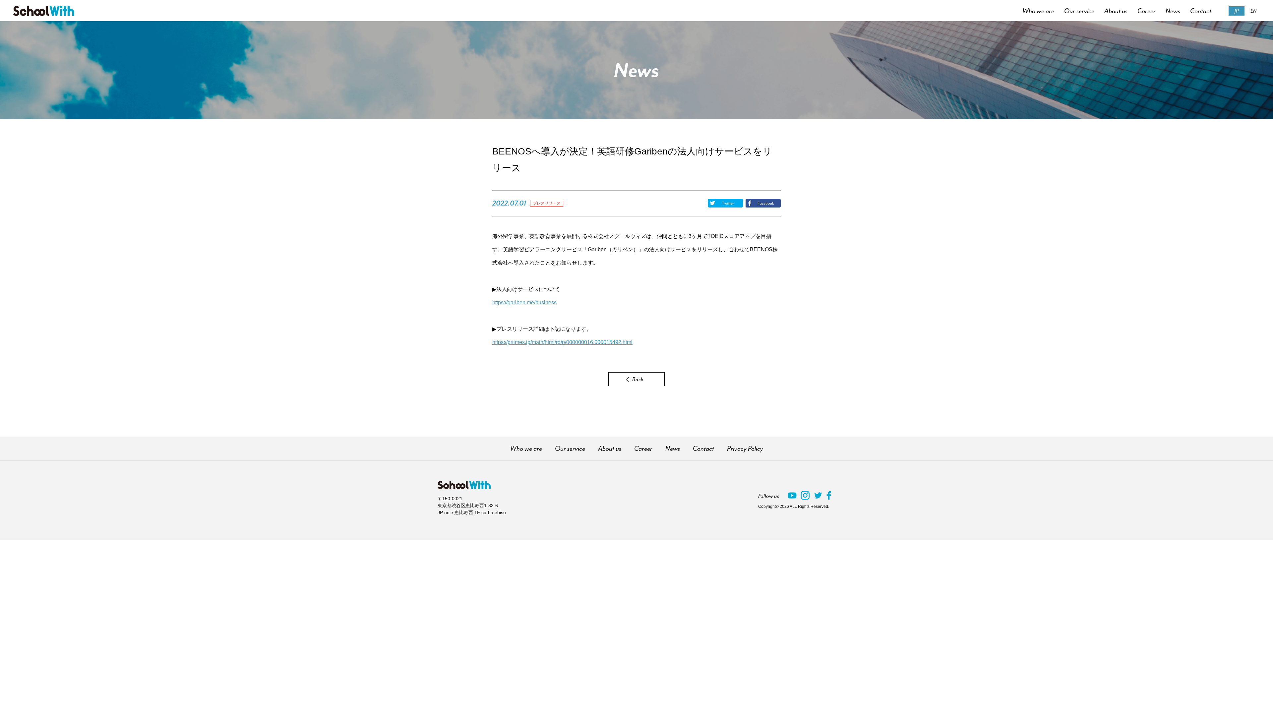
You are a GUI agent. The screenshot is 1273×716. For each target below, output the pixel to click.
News (1173, 11)
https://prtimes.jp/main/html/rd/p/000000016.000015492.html (562, 342)
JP (1237, 11)
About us (1115, 11)
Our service (1079, 11)
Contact (1200, 11)
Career (1146, 11)
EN (1253, 11)
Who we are (1038, 11)
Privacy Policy (745, 448)
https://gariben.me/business (524, 302)
